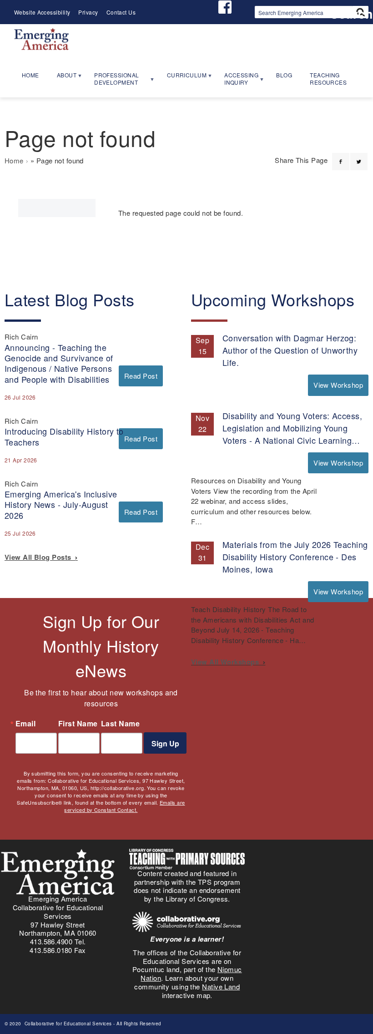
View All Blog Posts (40, 557)
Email (25, 723)
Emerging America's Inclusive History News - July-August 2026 (61, 504)
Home (14, 160)
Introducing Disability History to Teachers (64, 436)
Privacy (88, 12)
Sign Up (165, 743)
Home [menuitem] (30, 75)
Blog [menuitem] (284, 75)
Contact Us (121, 12)
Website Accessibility (42, 12)
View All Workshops (227, 662)
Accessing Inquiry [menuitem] (237, 81)
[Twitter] (359, 156)
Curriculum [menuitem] (183, 78)
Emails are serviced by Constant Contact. (124, 806)
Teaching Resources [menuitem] (328, 78)
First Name (78, 723)
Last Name (120, 723)
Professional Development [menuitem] (112, 81)
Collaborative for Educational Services (67, 1023)
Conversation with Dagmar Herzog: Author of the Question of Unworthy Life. (290, 350)
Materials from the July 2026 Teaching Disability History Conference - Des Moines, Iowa (295, 556)
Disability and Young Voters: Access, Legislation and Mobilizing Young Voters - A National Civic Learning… (292, 428)
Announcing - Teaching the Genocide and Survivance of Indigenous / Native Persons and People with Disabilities (59, 363)
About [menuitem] (62, 78)
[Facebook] (340, 156)
